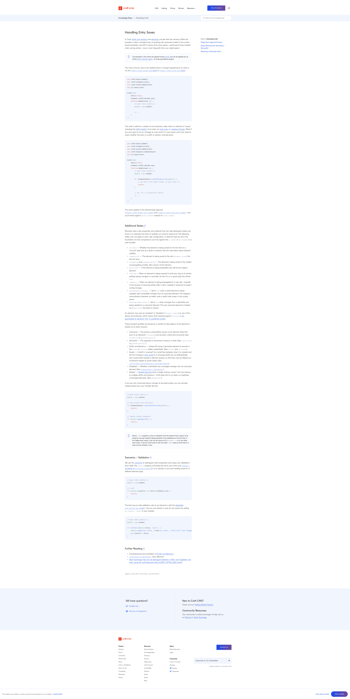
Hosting (164, 8)
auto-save (164, 129)
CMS (156, 8)
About (172, 646)
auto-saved (148, 355)
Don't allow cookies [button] (322, 694)
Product (120, 646)
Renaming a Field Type (211, 51)
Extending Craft (142, 18)
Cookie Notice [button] (57, 694)
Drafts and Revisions (165, 554)
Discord (188, 617)
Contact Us (133, 606)
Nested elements (145, 372)
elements (155, 39)
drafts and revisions (140, 39)
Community (173, 659)
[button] (339, 694)
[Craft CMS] (132, 8)
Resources (190, 8)
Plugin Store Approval (211, 42)
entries (167, 57)
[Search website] (229, 8)
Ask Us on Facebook (137, 611)
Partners (181, 8)
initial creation (141, 129)
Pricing (172, 8)
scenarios (138, 463)
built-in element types (144, 59)
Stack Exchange (200, 617)
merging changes (178, 129)
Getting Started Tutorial (204, 605)
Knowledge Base (125, 18)
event (144, 71)
